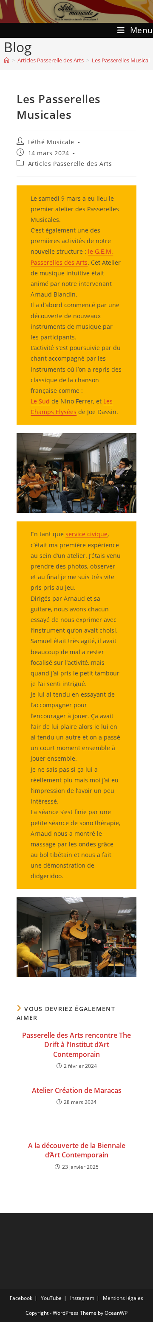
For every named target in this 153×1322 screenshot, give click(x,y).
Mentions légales (123, 1298)
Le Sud (40, 401)
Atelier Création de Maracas (77, 1090)
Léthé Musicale (51, 142)
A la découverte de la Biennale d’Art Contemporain (76, 1150)
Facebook (21, 1298)
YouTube (51, 1298)
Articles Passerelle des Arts (70, 164)
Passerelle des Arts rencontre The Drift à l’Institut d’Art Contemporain (76, 1045)
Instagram (82, 1298)
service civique (86, 534)
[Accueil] (6, 60)
